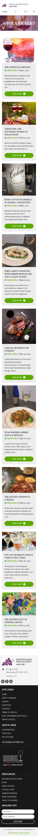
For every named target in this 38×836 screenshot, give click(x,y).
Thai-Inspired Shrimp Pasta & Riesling (16, 434)
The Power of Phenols (17, 67)
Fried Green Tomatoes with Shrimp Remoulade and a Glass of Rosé (18, 274)
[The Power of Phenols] (19, 50)
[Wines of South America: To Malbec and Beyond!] (19, 179)
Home (4, 694)
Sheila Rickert (13, 70)
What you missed (9, 800)
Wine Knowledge (9, 793)
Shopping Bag (8, 730)
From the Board (9, 797)
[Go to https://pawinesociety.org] (15, 5)
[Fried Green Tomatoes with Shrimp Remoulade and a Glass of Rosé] (19, 250)
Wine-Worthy (8, 786)
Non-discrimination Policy (14, 716)
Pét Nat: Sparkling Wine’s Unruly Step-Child (19, 556)
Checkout (6, 733)
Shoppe (5, 701)
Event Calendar (9, 698)
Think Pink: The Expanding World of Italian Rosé (16, 131)
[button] (4, 11)
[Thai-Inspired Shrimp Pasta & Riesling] (19, 407)
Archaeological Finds (12, 779)
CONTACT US (11, 676)
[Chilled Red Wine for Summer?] (19, 326)
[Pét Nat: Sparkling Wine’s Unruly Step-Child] (19, 541)
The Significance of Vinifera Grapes (16, 621)
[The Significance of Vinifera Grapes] (19, 604)
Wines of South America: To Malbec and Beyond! (18, 201)
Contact (6, 709)
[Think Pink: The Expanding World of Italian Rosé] (19, 113)
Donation (6, 705)
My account (7, 737)
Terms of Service (9, 712)
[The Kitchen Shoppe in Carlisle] (19, 480)
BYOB (4, 782)
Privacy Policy (8, 719)
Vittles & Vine (8, 789)
